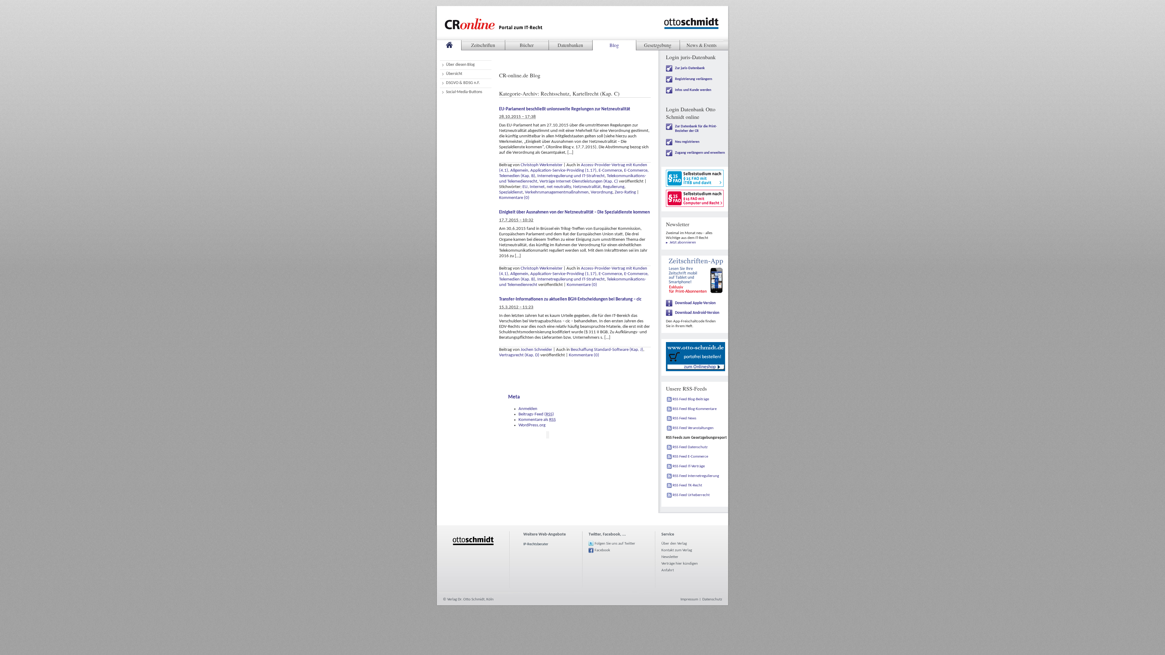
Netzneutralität (587, 187)
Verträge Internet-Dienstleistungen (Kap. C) (578, 181)
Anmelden (527, 409)
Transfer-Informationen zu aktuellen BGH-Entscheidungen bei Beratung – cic (570, 299)
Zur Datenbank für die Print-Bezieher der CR (696, 129)
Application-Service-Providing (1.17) (563, 170)
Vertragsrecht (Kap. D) (519, 355)
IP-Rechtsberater (535, 544)
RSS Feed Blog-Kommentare (695, 409)
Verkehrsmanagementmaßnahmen (557, 192)
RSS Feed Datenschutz (690, 447)
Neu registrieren (687, 142)
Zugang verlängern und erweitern (700, 153)
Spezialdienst (511, 192)
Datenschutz (712, 599)
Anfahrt (667, 570)
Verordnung (602, 192)
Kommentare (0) (514, 198)
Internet (537, 187)
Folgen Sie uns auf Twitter (615, 544)
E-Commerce (610, 170)
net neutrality (559, 187)
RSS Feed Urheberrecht (691, 495)
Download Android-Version (697, 313)
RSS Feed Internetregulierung (696, 476)
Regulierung (613, 187)
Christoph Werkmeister (541, 165)
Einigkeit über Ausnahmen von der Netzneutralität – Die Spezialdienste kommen (574, 212)
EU (525, 187)
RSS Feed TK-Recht (687, 485)
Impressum (689, 599)
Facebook (602, 550)
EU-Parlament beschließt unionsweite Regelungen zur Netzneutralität (564, 109)
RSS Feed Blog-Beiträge (691, 399)
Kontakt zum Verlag (676, 550)
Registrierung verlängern (693, 79)
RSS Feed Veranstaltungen (693, 428)
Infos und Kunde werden (693, 90)
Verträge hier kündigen (679, 564)
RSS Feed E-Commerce (690, 456)
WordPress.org (531, 425)
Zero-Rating (625, 192)
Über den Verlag (674, 544)
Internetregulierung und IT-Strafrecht (571, 176)
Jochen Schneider (536, 350)
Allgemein (519, 170)
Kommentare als (537, 420)
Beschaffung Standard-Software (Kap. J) (607, 350)
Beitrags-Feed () (536, 414)
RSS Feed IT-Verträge (689, 466)
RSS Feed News (684, 418)
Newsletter (669, 557)
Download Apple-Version (695, 303)
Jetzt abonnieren (683, 242)
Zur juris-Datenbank (690, 68)
